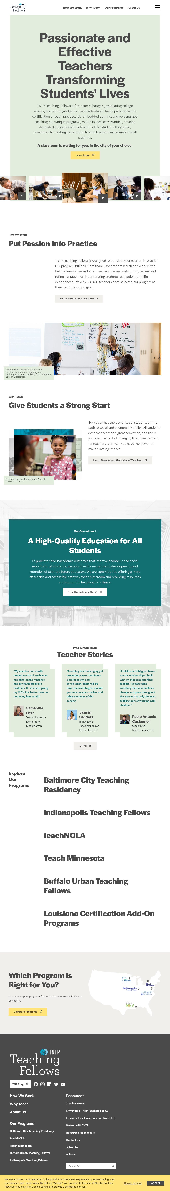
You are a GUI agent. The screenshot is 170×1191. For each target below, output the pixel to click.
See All (83, 746)
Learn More (83, 155)
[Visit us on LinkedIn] (49, 1084)
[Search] (113, 1166)
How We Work (72, 7)
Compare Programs (25, 1011)
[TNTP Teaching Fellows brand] (18, 7)
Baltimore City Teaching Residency (86, 784)
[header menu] (157, 7)
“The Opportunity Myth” (82, 592)
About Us (134, 7)
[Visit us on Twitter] (56, 1084)
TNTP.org (18, 1084)
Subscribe (72, 1147)
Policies (70, 1154)
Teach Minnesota (74, 857)
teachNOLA (64, 835)
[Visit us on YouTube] (63, 1084)
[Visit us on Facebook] (36, 1084)
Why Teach (93, 7)
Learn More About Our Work (77, 298)
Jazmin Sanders (86, 714)
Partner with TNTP (77, 1125)
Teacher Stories (75, 1103)
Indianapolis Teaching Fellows (97, 812)
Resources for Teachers (80, 1132)
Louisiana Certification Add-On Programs (99, 918)
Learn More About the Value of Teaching (117, 460)
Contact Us (73, 1140)
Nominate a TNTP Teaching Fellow (87, 1110)
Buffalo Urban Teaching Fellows (86, 885)
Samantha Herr (34, 710)
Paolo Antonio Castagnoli (144, 719)
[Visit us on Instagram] (42, 1084)
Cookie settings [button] (133, 1183)
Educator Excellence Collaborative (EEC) (90, 1118)
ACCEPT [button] (155, 1183)
